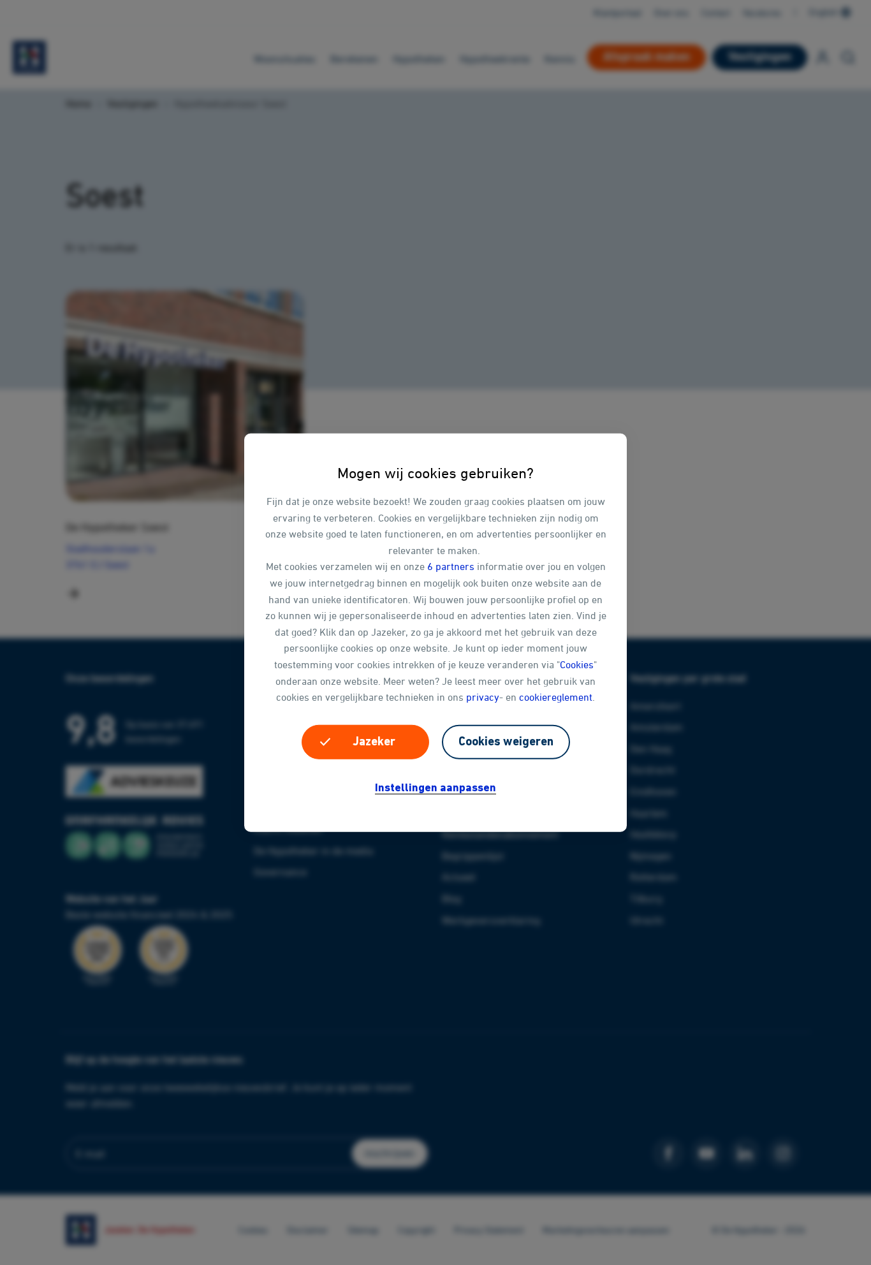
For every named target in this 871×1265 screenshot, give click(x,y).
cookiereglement (555, 697)
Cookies (577, 664)
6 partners (450, 566)
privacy (482, 697)
